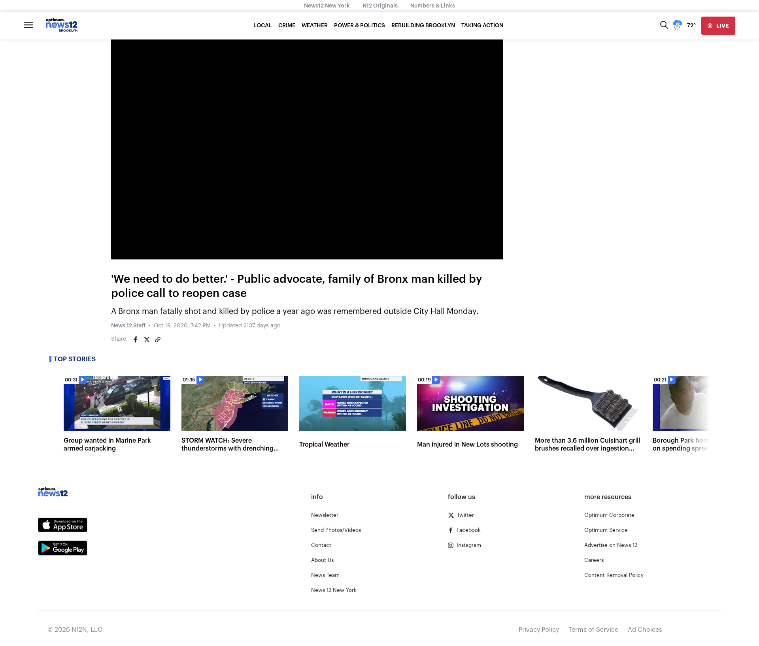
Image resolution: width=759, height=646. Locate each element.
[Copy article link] (158, 339)
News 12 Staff (128, 326)
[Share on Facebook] (135, 339)
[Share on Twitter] (146, 339)
